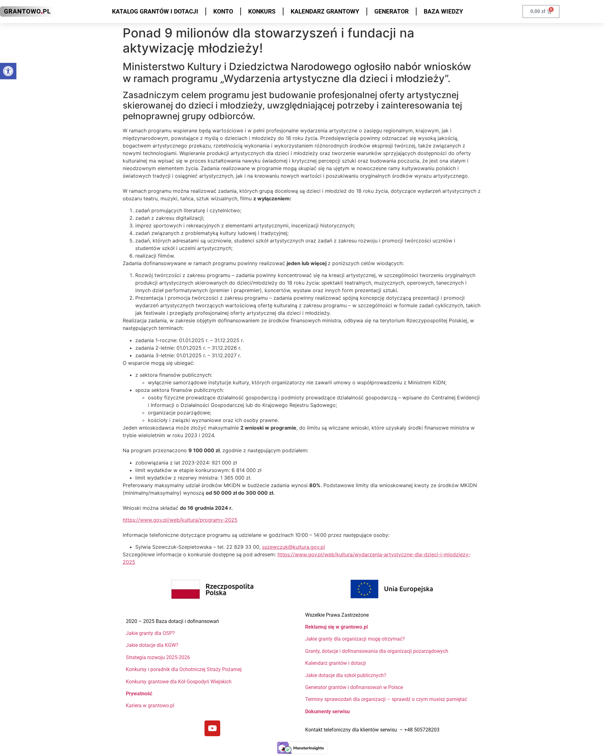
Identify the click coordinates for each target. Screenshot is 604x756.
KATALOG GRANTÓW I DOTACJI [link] (155, 11)
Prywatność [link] (140, 694)
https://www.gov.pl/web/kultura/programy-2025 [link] (180, 520)
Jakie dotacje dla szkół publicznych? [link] (346, 675)
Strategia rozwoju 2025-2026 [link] (158, 657)
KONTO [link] (223, 11)
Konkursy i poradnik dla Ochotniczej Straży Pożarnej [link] (184, 669)
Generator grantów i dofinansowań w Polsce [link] (354, 687)
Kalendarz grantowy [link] (325, 11)
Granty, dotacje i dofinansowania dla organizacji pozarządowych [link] (376, 651)
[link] (8, 71)
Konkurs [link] (262, 11)
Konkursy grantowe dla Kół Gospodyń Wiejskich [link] (179, 682)
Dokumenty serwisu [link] (327, 711)
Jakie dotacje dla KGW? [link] (152, 645)
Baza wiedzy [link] (443, 11)
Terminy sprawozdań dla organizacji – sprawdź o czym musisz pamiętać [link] (386, 699)
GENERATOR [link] (391, 11)
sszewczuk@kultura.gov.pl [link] (293, 547)
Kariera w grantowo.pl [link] (150, 706)
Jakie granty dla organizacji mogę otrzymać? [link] (355, 639)
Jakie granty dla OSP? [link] (150, 633)
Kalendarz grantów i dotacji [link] (336, 663)
